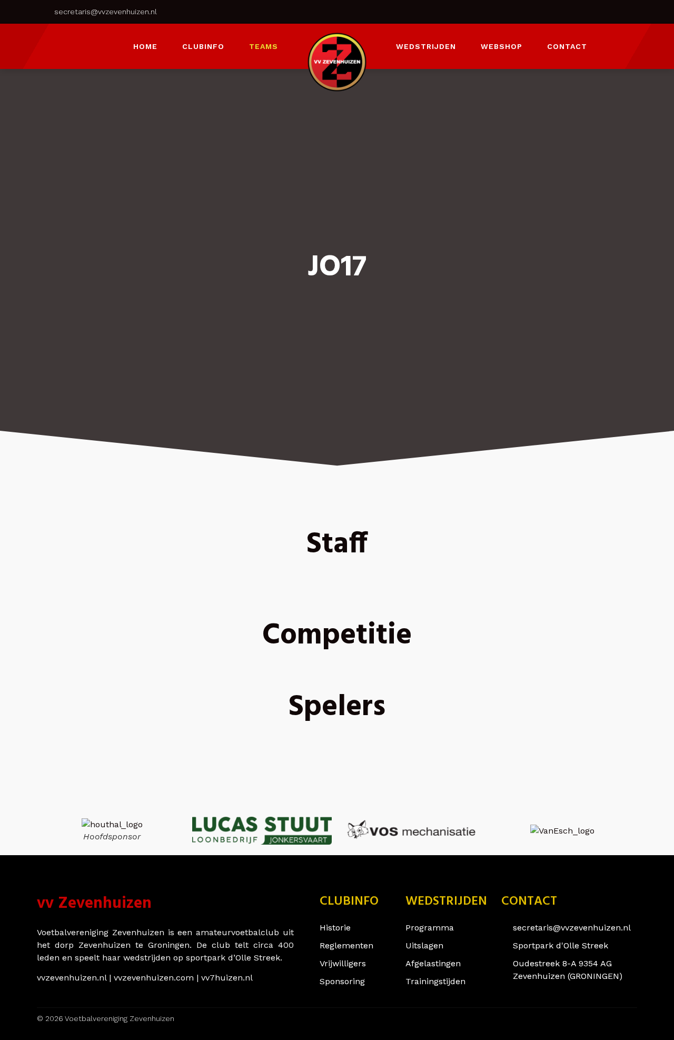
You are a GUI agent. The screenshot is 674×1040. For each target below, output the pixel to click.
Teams (263, 46)
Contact (567, 46)
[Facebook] (579, 11)
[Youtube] (627, 11)
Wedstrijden (426, 46)
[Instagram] (555, 11)
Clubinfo (203, 46)
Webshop (501, 46)
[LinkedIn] (603, 11)
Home (145, 46)
